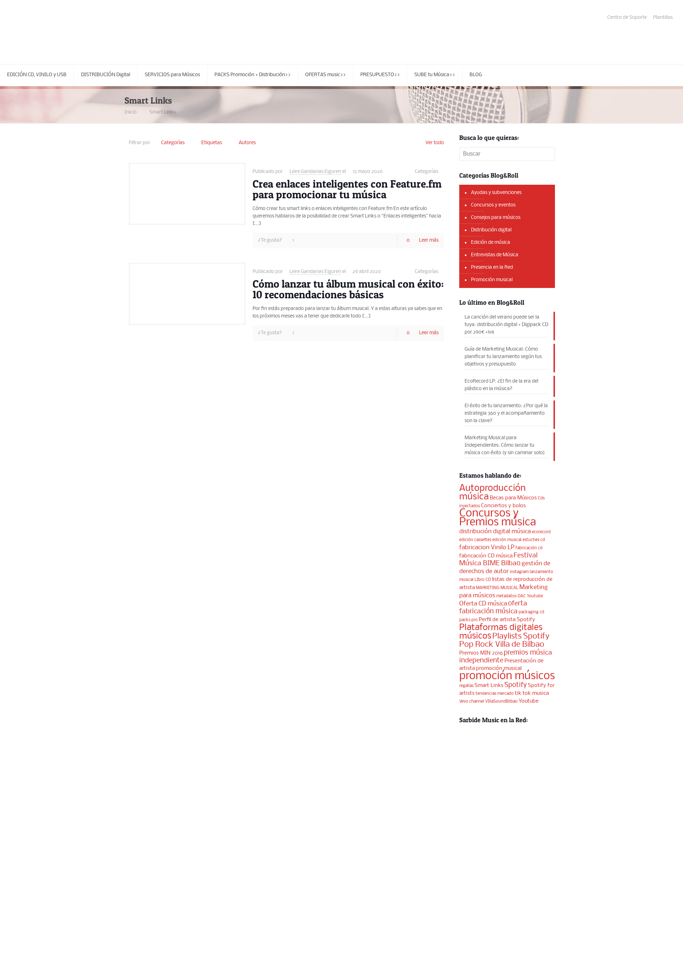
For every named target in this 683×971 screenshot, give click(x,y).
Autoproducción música (492, 493)
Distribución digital (491, 230)
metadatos (506, 596)
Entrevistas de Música (494, 255)
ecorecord (541, 532)
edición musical (506, 540)
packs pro (468, 620)
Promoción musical (492, 280)
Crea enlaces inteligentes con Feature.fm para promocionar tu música (347, 189)
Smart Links (162, 112)
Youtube (529, 701)
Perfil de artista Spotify (507, 620)
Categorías (173, 143)
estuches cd (534, 540)
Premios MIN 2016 (481, 653)
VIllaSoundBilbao (501, 701)
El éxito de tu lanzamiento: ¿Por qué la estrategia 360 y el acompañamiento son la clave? (506, 413)
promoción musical (498, 668)
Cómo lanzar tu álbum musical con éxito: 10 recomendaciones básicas (348, 289)
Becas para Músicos (513, 498)
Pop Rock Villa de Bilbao (501, 644)
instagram (519, 572)
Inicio (131, 112)
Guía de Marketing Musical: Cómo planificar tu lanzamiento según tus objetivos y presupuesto (503, 357)
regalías (466, 686)
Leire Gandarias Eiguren (315, 171)
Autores (247, 143)
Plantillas (663, 17)
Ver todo (434, 143)
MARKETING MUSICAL (497, 588)
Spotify (515, 685)
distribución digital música (495, 532)
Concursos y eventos (493, 205)
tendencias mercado (495, 694)
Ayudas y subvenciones (496, 192)
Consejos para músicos (495, 217)
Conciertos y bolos (503, 506)
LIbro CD (483, 580)
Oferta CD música (483, 604)
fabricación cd (528, 548)
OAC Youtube (530, 596)
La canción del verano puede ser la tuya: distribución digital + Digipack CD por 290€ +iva (506, 325)
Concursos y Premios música (497, 518)
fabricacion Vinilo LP (486, 548)
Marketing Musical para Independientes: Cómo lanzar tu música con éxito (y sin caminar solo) (505, 445)
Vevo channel (471, 701)
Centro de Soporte (627, 17)
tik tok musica (532, 693)
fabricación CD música (486, 556)
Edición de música (490, 242)
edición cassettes (475, 540)
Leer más (429, 240)
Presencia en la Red (492, 267)
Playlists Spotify (521, 636)
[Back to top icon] (648, 956)
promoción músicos (507, 676)
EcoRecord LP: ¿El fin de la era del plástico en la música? (501, 385)
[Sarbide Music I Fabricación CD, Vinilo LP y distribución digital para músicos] (64, 32)
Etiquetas (211, 143)
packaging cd (531, 612)
